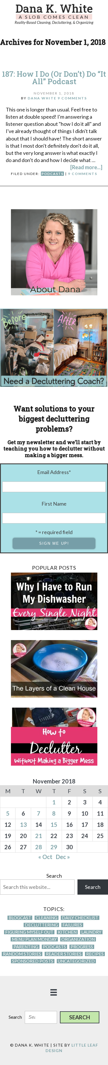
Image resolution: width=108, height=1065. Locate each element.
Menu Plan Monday (34, 939)
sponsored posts (32, 961)
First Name (54, 503)
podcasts (52, 174)
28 (38, 846)
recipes (95, 954)
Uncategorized (76, 961)
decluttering (41, 925)
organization (78, 939)
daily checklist (80, 918)
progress (82, 947)
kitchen (67, 932)
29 (53, 846)
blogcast (20, 918)
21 (38, 835)
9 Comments (72, 98)
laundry (91, 932)
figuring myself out (29, 932)
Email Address (54, 472)
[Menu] (54, 991)
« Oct (45, 856)
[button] (79, 1017)
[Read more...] (86, 167)
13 (23, 824)
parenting (26, 947)
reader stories (64, 954)
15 (53, 824)
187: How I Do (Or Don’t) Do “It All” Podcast (54, 77)
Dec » (63, 856)
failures (72, 925)
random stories (22, 954)
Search (54, 876)
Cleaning (46, 918)
